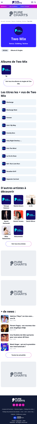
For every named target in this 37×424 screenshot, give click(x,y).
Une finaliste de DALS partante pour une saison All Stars (22, 336)
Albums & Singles (17, 50)
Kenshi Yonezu (18, 221)
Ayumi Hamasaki (6, 222)
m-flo (31, 206)
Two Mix (18, 38)
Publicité (13, 414)
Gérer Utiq (30, 411)
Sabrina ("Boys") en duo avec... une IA (21, 317)
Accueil (3, 21)
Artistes (8, 21)
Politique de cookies (29, 409)
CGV (26, 411)
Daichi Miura (30, 221)
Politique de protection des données (11, 411)
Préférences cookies (21, 414)
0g (6, 76)
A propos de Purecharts (7, 409)
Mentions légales (19, 409)
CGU (22, 411)
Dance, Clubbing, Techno (18, 44)
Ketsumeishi (18, 236)
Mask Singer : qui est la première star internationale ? (22, 345)
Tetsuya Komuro (6, 207)
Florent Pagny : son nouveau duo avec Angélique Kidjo (22, 326)
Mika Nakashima (6, 237)
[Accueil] (17, 2)
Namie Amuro (18, 206)
